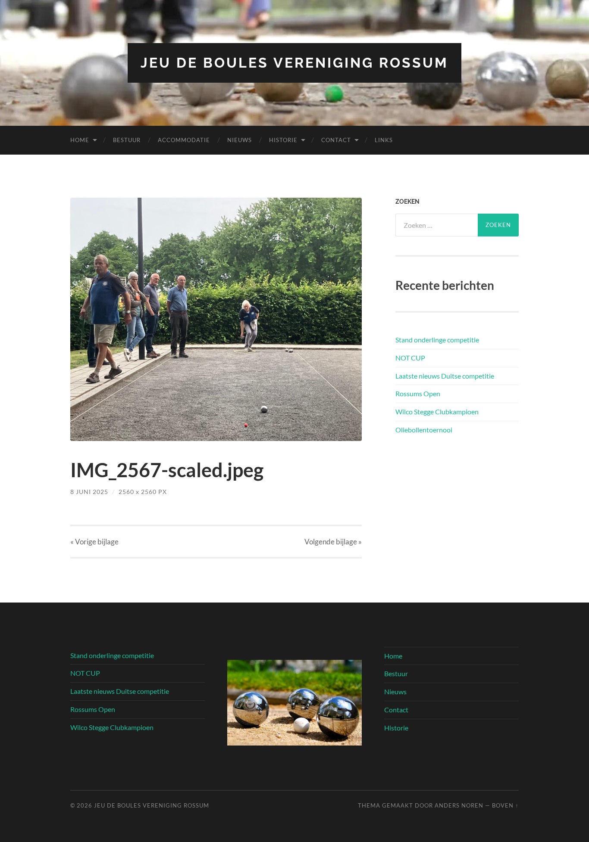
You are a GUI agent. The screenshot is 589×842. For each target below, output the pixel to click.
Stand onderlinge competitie (437, 340)
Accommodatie (184, 140)
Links (384, 140)
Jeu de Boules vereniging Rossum (294, 63)
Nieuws (239, 140)
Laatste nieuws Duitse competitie (444, 376)
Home (79, 140)
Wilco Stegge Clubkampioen (437, 411)
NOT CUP (410, 358)
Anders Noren (459, 805)
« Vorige (94, 541)
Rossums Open (417, 393)
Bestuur (127, 140)
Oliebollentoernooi (423, 430)
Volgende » (333, 541)
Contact (336, 140)
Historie (283, 140)
